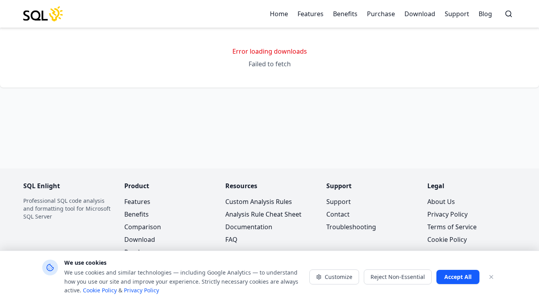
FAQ (231, 239)
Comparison (142, 227)
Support (457, 13)
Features (311, 13)
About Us (441, 201)
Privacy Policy (447, 214)
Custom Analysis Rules (258, 201)
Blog (485, 13)
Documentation (248, 227)
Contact (338, 214)
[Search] (509, 14)
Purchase (381, 13)
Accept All (458, 277)
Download (419, 13)
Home (279, 13)
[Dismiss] (491, 276)
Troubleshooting (351, 227)
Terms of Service (452, 227)
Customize (338, 277)
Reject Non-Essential (398, 277)
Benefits (345, 13)
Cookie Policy (447, 239)
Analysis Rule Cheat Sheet (263, 214)
